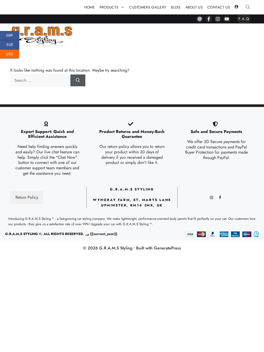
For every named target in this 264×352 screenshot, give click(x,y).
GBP (12, 35)
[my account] (236, 7)
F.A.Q (243, 19)
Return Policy (26, 197)
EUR (12, 44)
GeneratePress (167, 248)
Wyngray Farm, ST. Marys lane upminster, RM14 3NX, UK (132, 202)
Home (89, 7)
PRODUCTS (109, 7)
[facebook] (208, 19)
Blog (175, 7)
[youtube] (227, 19)
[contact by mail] (199, 19)
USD (12, 53)
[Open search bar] (248, 7)
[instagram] (217, 19)
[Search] (77, 80)
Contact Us (218, 7)
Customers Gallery (147, 7)
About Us (194, 7)
